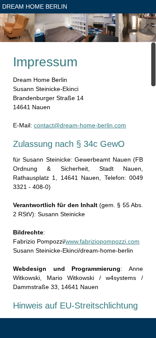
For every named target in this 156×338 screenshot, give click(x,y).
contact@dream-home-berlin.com (80, 125)
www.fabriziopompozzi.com (102, 241)
